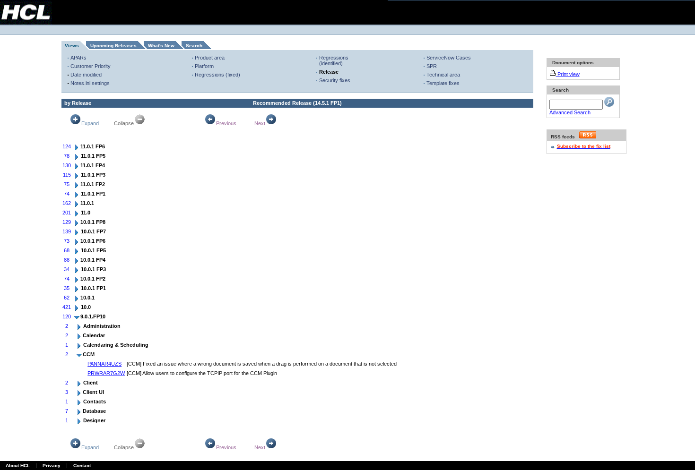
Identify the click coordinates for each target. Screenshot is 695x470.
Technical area (443, 74)
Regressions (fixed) (217, 74)
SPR (431, 66)
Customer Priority (90, 66)
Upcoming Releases (113, 45)
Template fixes (443, 83)
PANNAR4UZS (104, 364)
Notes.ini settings (90, 83)
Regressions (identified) (333, 60)
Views (72, 45)
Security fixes (334, 80)
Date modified (86, 74)
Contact (82, 465)
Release (329, 72)
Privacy (52, 465)
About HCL (18, 465)
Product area (210, 57)
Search (194, 45)
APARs (78, 57)
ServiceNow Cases (448, 57)
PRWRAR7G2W (106, 373)
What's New (161, 45)
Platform (204, 66)
